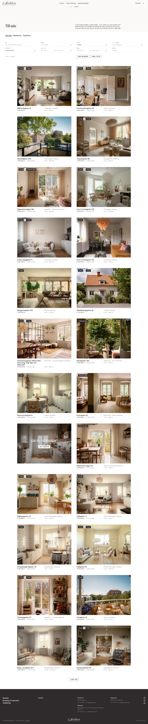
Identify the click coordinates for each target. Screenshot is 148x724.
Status (78, 42)
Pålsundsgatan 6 (81, 700)
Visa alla (8, 35)
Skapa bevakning (83, 56)
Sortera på (7, 48)
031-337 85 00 (81, 711)
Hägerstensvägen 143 (116, 700)
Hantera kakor (20, 720)
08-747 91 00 (80, 702)
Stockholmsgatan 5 (92, 707)
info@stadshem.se (91, 702)
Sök (6, 42)
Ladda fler (74, 679)
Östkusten (27, 35)
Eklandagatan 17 (81, 707)
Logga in (27, 720)
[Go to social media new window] (144, 698)
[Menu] (143, 3)
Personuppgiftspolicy (8, 720)
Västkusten (17, 35)
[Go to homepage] (9, 3)
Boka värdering (44, 447)
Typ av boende (115, 42)
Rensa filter (96, 56)
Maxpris (114, 48)
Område (42, 42)
